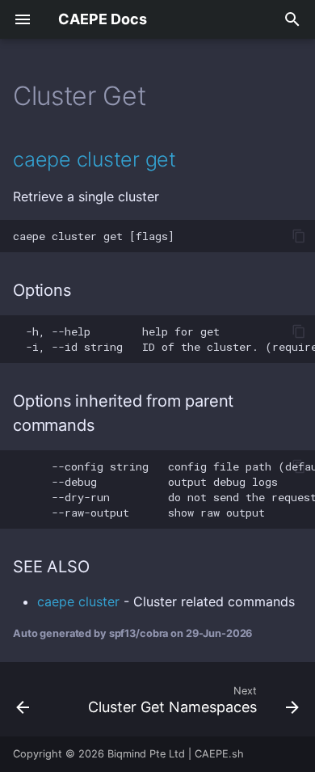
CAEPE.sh (219, 754)
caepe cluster (78, 601)
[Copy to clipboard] (299, 236)
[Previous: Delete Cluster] (22, 699)
